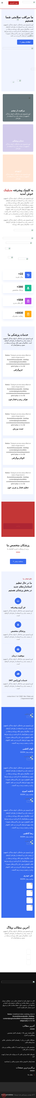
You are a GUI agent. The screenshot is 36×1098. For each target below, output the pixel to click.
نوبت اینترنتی (14, 3)
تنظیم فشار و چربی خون (18, 487)
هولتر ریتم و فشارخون (18, 399)
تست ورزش (18, 429)
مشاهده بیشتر (18, 561)
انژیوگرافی (18, 370)
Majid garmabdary (7, 1095)
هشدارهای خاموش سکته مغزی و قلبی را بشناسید (19, 1061)
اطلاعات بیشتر (25, 42)
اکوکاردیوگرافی (18, 458)
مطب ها (30, 1074)
